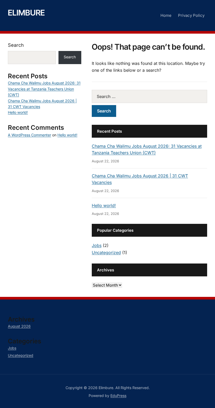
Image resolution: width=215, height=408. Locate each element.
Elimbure (26, 12)
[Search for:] (149, 96)
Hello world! (104, 205)
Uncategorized (106, 252)
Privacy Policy (191, 15)
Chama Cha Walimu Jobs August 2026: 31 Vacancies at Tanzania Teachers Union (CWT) (44, 89)
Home (165, 15)
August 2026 (19, 326)
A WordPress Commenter (29, 135)
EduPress (118, 395)
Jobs (96, 245)
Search (16, 45)
